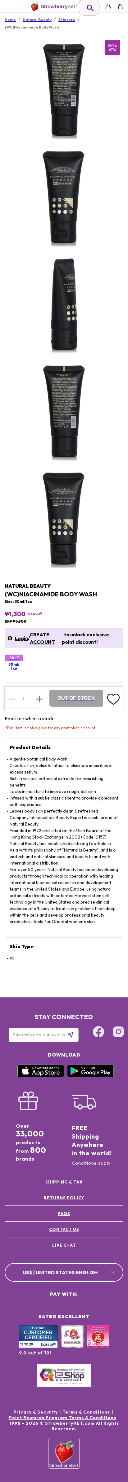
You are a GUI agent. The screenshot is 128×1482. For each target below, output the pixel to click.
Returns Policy (64, 1197)
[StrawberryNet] (53, 6)
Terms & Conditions (86, 1412)
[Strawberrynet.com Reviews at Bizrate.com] (38, 1346)
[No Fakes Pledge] (98, 1343)
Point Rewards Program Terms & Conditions (62, 1417)
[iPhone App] (40, 1076)
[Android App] (90, 1076)
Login (21, 638)
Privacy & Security (35, 1412)
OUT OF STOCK (76, 698)
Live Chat (64, 1245)
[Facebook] (98, 1032)
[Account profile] (108, 7)
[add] (39, 699)
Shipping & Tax (64, 1181)
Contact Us (64, 1229)
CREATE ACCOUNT (42, 638)
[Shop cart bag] (120, 7)
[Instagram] (118, 1032)
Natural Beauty (28, 586)
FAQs (64, 1213)
